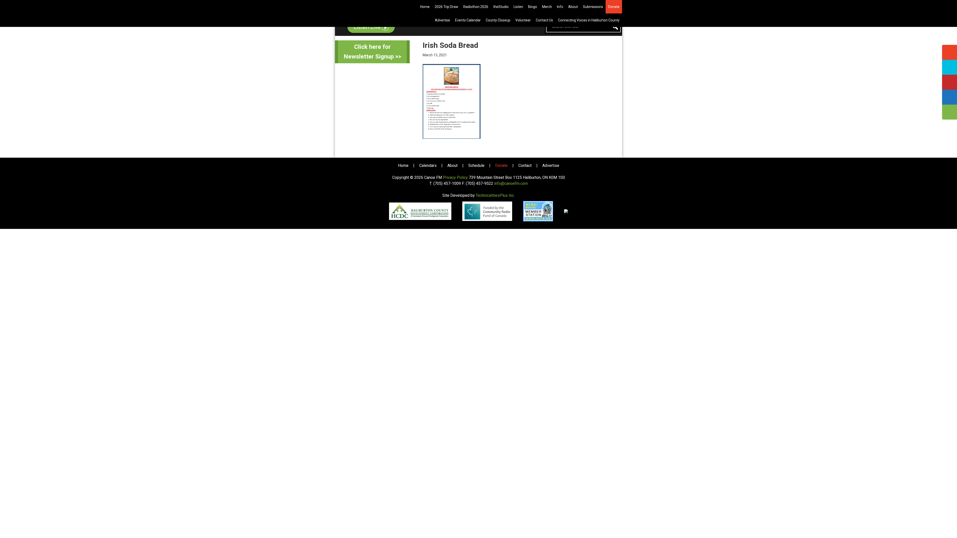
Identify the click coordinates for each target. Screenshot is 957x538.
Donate (501, 165)
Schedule (476, 165)
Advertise (550, 165)
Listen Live (368, 27)
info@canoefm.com (511, 183)
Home (403, 165)
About (452, 165)
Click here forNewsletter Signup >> (372, 51)
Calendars (428, 165)
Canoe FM (364, 7)
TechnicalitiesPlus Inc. (495, 195)
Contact (525, 165)
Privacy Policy (455, 177)
